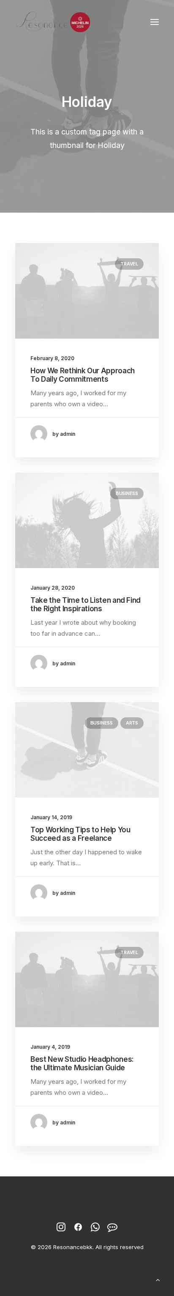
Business (127, 493)
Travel (129, 264)
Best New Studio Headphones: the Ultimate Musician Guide (82, 1063)
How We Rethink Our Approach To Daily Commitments (82, 374)
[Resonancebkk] (53, 22)
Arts (132, 723)
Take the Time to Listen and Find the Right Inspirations (85, 604)
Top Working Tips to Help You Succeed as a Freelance (80, 834)
